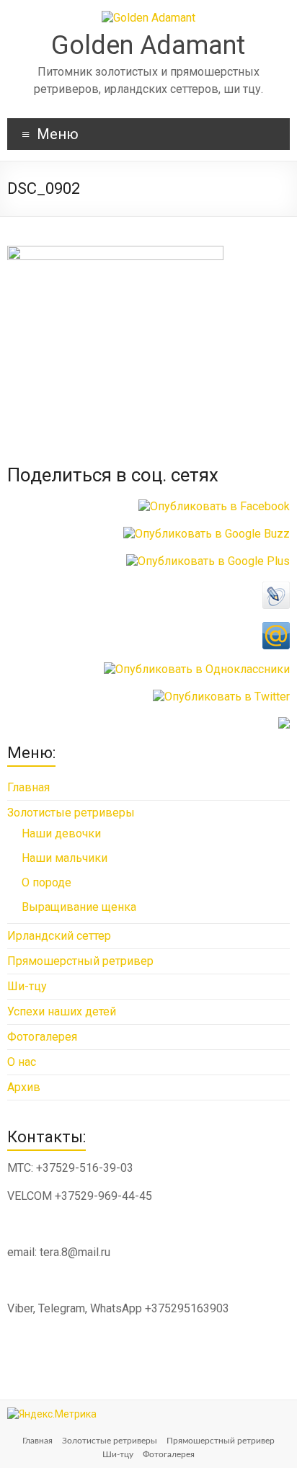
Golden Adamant (148, 45)
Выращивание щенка (79, 907)
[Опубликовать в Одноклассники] (197, 669)
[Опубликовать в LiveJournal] (276, 588)
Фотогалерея (42, 1037)
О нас (21, 1062)
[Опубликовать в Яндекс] (284, 724)
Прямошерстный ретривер (80, 961)
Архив (23, 1087)
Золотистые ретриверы (71, 812)
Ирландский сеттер (59, 936)
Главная (28, 787)
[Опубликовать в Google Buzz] (206, 534)
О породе (46, 882)
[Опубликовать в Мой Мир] (276, 629)
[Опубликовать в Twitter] (221, 696)
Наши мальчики (64, 858)
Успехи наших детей (61, 1011)
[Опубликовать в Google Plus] (208, 561)
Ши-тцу (27, 986)
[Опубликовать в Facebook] (214, 506)
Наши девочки (61, 833)
